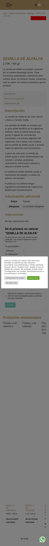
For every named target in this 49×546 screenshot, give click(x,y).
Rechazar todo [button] (11, 283)
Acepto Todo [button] (33, 278)
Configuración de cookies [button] (15, 278)
